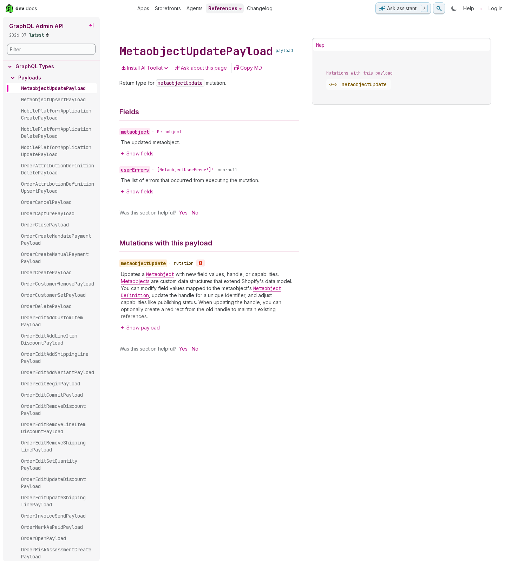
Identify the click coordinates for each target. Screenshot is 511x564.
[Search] (439, 8)
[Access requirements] (200, 263)
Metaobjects (135, 281)
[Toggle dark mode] (454, 8)
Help (468, 8)
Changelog (260, 8)
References (222, 8)
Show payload (143, 328)
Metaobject (169, 132)
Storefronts (168, 8)
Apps (143, 8)
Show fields (139, 153)
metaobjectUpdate (364, 84)
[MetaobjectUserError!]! (185, 170)
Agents (194, 8)
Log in (496, 8)
